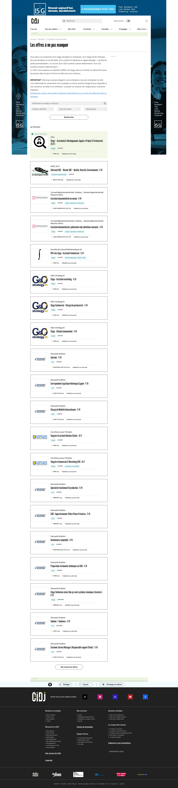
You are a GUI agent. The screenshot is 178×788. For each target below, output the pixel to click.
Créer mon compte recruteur (117, 717)
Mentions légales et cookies (86, 784)
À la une (33, 29)
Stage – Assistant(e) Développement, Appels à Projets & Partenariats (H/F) (77, 142)
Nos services (82, 711)
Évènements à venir (83, 740)
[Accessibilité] (50, 684)
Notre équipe (50, 737)
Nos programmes (51, 739)
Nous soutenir (50, 719)
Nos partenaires (51, 743)
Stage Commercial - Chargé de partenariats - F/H (69, 305)
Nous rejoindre (50, 747)
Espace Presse (82, 734)
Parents (80, 721)
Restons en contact (53, 711)
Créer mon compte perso (116, 715)
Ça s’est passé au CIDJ (52, 745)
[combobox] (42, 109)
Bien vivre (141, 29)
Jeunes (80, 715)
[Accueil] (40, 21)
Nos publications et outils (53, 741)
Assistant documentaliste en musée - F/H (66, 198)
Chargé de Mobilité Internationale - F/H (65, 409)
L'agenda (48, 760)
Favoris (85, 685)
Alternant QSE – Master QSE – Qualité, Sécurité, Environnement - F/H (76, 170)
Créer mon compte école (116, 719)
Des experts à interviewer (85, 742)
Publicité (56, 784)
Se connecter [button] (147, 21)
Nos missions (50, 731)
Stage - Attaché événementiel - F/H (64, 331)
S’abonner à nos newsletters (119, 743)
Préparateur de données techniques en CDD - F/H (69, 566)
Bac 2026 (71, 29)
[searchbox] (41, 109)
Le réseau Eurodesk (115, 737)
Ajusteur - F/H (56, 357)
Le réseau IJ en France (115, 729)
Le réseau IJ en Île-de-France (117, 731)
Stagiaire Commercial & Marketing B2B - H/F (68, 461)
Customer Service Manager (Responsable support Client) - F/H (74, 647)
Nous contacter (50, 715)
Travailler (105, 29)
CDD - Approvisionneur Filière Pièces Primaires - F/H (70, 514)
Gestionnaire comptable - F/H (62, 540)
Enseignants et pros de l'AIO (86, 717)
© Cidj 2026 (113, 784)
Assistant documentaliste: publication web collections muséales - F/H (77, 227)
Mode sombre (119, 21)
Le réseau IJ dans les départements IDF (120, 733)
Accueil (33, 39)
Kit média (80, 744)
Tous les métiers (51, 29)
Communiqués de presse (85, 738)
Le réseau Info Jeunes (117, 725)
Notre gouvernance (51, 735)
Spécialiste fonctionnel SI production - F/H (66, 488)
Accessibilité (101, 784)
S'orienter (87, 29)
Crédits (48, 721)
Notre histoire (50, 733)
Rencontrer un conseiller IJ (117, 735)
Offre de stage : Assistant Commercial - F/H (67, 253)
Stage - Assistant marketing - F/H (63, 279)
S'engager (123, 29)
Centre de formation (85, 727)
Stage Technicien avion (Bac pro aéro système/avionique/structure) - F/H (77, 593)
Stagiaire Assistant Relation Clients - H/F (66, 435)
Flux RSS (63, 784)
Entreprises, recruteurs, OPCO (86, 719)
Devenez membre (115, 711)
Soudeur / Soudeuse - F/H (60, 621)
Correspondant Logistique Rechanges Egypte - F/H (69, 383)
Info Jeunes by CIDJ (53, 753)
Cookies (121, 784)
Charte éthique (72, 784)
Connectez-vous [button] (116, 751)
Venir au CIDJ (50, 717)
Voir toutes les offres (68, 667)
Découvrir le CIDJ (52, 727)
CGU (107, 784)
